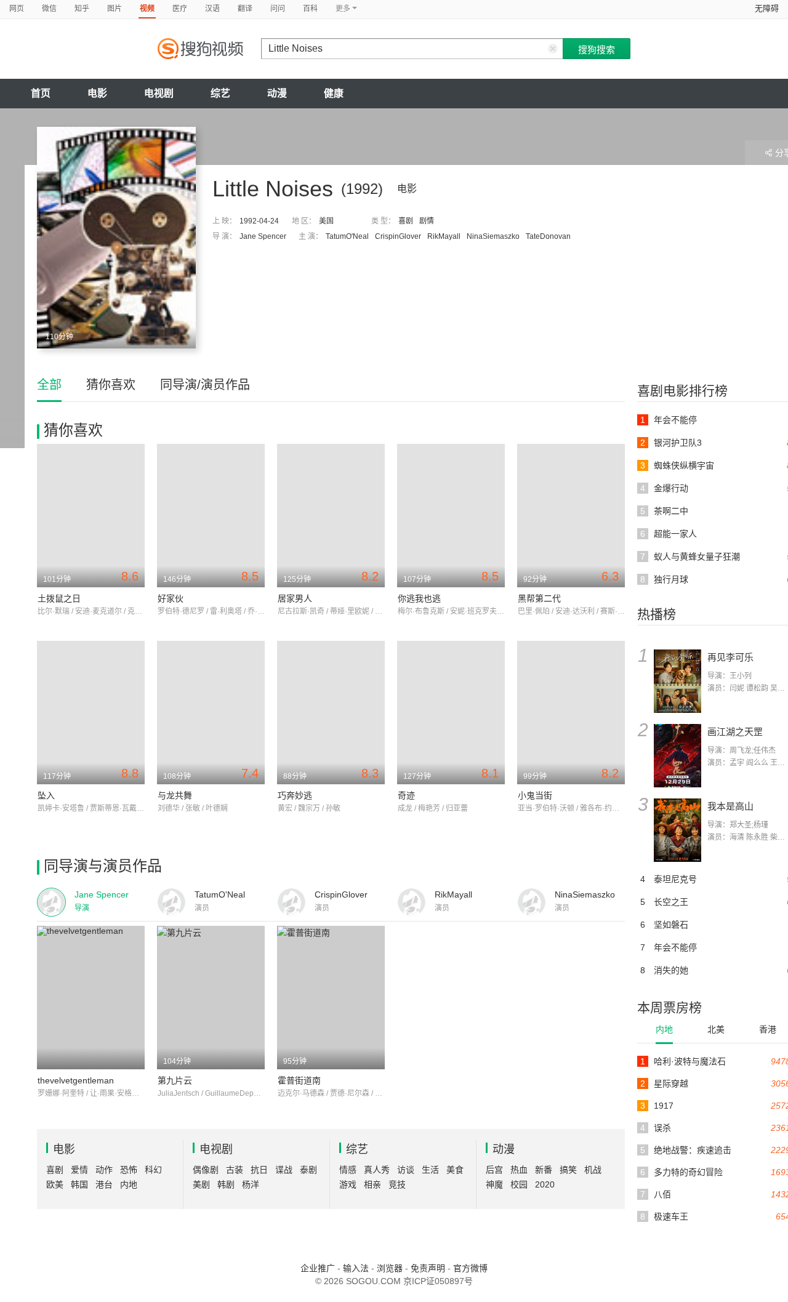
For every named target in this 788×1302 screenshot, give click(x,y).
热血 (519, 1170)
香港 (767, 1029)
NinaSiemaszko (493, 236)
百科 (310, 8)
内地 (664, 1029)
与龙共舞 (175, 795)
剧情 (426, 221)
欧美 (54, 1184)
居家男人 (295, 598)
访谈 (405, 1170)
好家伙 (170, 598)
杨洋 (250, 1184)
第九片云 (175, 1080)
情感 (347, 1170)
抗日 (259, 1170)
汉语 (212, 8)
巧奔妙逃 (295, 795)
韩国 (79, 1184)
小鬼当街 (535, 795)
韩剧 (226, 1184)
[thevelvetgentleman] (91, 997)
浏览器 (390, 1268)
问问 (277, 8)
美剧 (201, 1184)
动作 (104, 1170)
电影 (97, 93)
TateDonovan (548, 236)
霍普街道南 (299, 1080)
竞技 (397, 1184)
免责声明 (428, 1268)
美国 (326, 221)
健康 (334, 93)
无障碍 (767, 8)
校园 (519, 1184)
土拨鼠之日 (59, 598)
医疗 (179, 8)
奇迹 (406, 795)
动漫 (277, 93)
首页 (40, 93)
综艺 (220, 93)
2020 (545, 1184)
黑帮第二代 (539, 598)
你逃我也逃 (419, 598)
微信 (49, 8)
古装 (234, 1170)
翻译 (245, 8)
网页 (16, 8)
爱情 (79, 1170)
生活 (430, 1170)
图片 (114, 8)
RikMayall (443, 236)
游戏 (347, 1184)
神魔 (494, 1184)
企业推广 (317, 1268)
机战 (592, 1170)
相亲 (372, 1184)
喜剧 (405, 221)
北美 (716, 1029)
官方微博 (470, 1268)
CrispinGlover (398, 236)
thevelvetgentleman (76, 1080)
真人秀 (377, 1170)
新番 (543, 1170)
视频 (147, 8)
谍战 (283, 1170)
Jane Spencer (262, 236)
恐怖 (128, 1170)
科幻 (153, 1170)
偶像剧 (206, 1170)
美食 (455, 1170)
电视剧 (159, 93)
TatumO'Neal (347, 236)
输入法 (356, 1268)
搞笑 (568, 1170)
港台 (104, 1184)
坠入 (46, 795)
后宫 (494, 1170)
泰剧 (308, 1170)
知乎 (81, 8)
